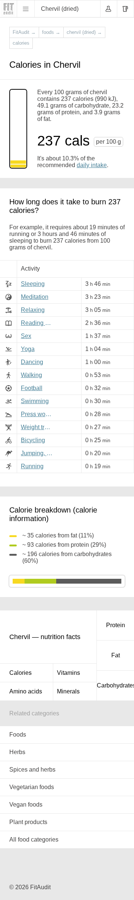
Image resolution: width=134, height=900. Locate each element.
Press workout (38, 414)
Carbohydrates (115, 685)
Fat (115, 655)
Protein (115, 625)
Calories (20, 673)
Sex (26, 336)
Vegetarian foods (31, 787)
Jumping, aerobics (38, 453)
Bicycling (33, 440)
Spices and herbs (32, 769)
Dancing (32, 362)
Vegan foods (25, 804)
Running (32, 466)
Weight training (38, 427)
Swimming (35, 401)
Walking (31, 375)
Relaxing (33, 310)
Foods (17, 734)
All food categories (33, 839)
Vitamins (68, 673)
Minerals (68, 691)
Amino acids (25, 691)
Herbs (17, 752)
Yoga (28, 349)
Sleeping (33, 284)
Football (31, 388)
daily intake (92, 165)
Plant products (28, 822)
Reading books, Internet (38, 323)
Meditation (34, 297)
